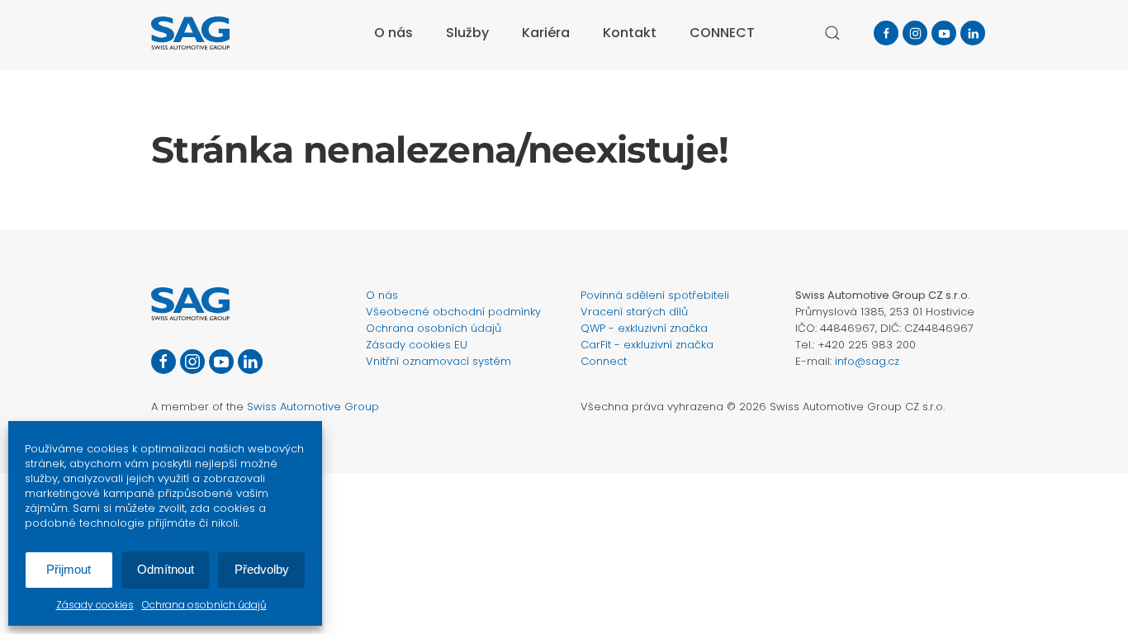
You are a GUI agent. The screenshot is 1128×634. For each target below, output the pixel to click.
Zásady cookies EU (416, 344)
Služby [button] (467, 32)
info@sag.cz (867, 361)
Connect (604, 361)
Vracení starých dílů (634, 311)
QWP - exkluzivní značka (644, 328)
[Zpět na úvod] (190, 33)
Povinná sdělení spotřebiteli (655, 295)
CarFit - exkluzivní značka (647, 344)
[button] (832, 33)
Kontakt (629, 32)
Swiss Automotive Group (313, 406)
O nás (382, 295)
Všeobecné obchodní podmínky (453, 311)
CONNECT (722, 32)
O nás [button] (393, 32)
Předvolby (262, 569)
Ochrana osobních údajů (204, 605)
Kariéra (546, 32)
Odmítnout (165, 569)
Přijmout (68, 569)
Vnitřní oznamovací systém (438, 361)
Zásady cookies (95, 605)
